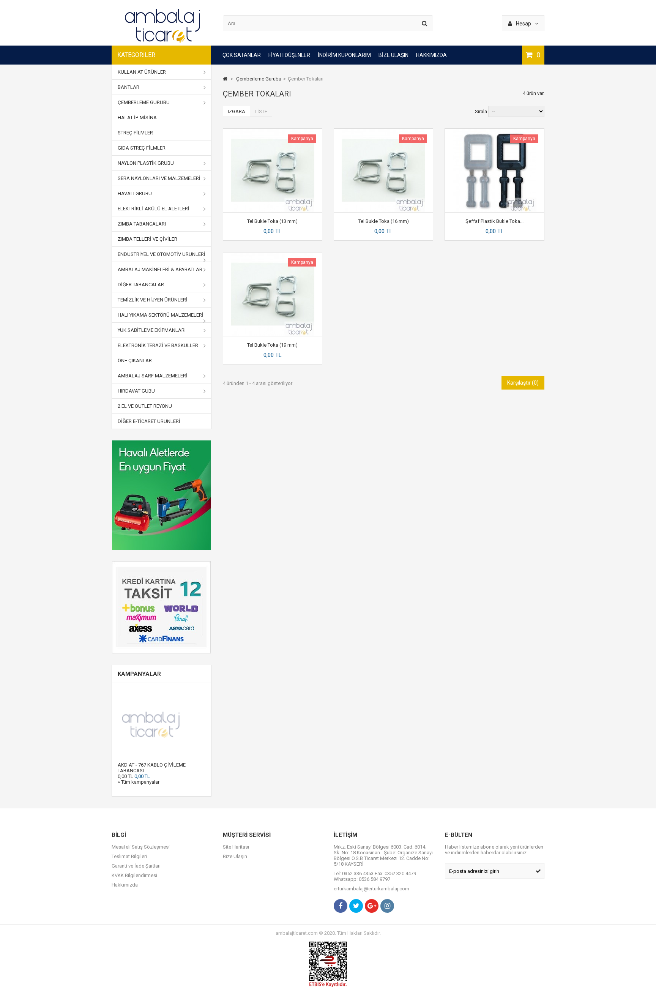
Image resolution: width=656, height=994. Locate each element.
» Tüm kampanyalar (138, 782)
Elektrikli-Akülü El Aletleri (153, 208)
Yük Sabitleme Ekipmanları (152, 330)
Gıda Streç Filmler (142, 148)
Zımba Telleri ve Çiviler (147, 239)
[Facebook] (340, 906)
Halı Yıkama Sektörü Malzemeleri (160, 315)
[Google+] (371, 906)
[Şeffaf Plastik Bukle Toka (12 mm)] (494, 131)
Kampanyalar (139, 674)
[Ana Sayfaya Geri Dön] (225, 79)
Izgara (236, 111)
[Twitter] (356, 906)
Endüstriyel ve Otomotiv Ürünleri (161, 254)
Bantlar (128, 87)
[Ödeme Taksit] (161, 607)
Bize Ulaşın (393, 55)
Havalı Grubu (135, 193)
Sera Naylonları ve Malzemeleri (159, 178)
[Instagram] (387, 906)
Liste (261, 111)
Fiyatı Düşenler (289, 55)
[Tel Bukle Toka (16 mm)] (383, 131)
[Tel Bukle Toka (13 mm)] (272, 131)
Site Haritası (236, 847)
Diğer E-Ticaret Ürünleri (149, 421)
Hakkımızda (431, 55)
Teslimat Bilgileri (129, 856)
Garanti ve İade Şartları (136, 866)
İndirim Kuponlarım (344, 55)
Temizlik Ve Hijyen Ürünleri (153, 300)
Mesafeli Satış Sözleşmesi (141, 847)
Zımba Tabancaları (142, 224)
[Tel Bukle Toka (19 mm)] (272, 255)
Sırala (481, 111)
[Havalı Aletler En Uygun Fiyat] (161, 495)
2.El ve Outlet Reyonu (145, 406)
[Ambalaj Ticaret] (163, 43)
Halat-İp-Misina (137, 117)
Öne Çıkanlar (135, 360)
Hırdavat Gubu (136, 391)
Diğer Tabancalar (141, 284)
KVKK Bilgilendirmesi (134, 875)
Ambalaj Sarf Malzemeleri (153, 376)
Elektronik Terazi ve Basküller (158, 345)
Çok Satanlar (241, 55)
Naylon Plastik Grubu (146, 163)
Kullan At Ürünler (142, 72)
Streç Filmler (135, 133)
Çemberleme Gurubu (144, 102)
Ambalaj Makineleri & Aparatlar (160, 269)
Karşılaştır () (523, 383)
